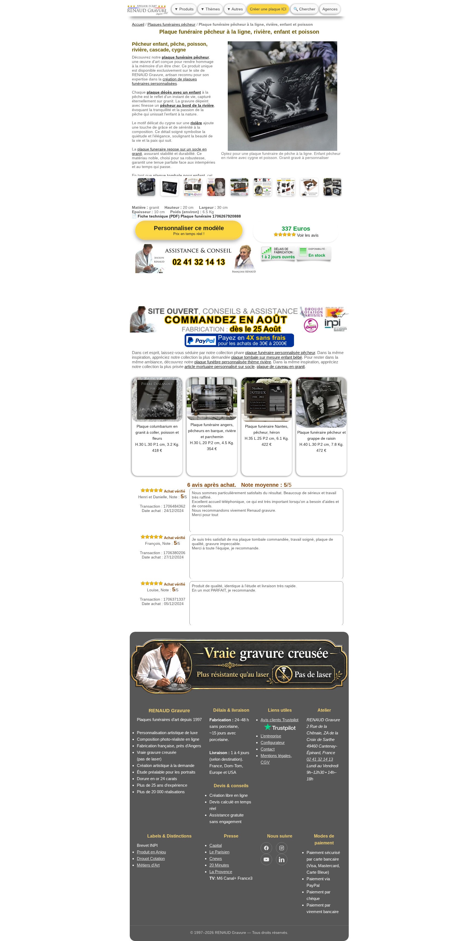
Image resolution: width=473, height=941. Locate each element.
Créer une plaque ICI (268, 9)
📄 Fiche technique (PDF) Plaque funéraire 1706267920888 (186, 216)
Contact (268, 749)
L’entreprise (271, 736)
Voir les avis (307, 235)
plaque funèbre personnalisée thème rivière (232, 362)
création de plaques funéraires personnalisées (164, 81)
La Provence (220, 871)
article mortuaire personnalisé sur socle (219, 366)
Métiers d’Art (148, 865)
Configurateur (273, 742)
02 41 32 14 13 (320, 759)
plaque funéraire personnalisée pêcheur (280, 352)
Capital (215, 845)
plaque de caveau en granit (281, 366)
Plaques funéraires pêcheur (171, 24)
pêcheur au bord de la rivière (187, 105)
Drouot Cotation (151, 858)
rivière (196, 123)
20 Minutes (219, 865)
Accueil (138, 24)
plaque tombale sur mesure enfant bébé (266, 357)
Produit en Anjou (151, 852)
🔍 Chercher (304, 9)
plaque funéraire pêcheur (185, 57)
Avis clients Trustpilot (279, 719)
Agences (330, 9)
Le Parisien (219, 852)
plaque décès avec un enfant (174, 92)
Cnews (215, 858)
